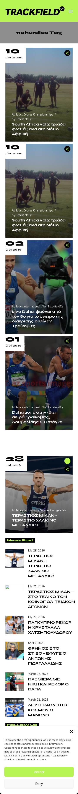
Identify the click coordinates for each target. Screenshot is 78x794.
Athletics (17, 114)
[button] (71, 731)
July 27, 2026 (36, 586)
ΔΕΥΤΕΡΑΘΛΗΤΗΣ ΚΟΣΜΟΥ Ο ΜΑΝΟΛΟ (48, 710)
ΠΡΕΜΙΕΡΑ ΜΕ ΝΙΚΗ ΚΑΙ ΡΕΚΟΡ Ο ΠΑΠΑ (48, 684)
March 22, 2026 (38, 673)
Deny (39, 784)
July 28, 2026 (36, 550)
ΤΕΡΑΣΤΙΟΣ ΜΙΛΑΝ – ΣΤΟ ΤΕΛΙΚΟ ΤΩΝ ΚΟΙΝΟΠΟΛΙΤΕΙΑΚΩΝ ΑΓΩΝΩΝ (51, 599)
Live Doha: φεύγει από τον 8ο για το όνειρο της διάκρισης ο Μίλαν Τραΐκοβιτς (37, 318)
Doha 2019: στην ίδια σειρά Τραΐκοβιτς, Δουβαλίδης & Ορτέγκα (37, 417)
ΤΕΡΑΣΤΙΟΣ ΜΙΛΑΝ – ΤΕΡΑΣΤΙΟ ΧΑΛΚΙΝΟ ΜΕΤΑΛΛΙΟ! (34, 520)
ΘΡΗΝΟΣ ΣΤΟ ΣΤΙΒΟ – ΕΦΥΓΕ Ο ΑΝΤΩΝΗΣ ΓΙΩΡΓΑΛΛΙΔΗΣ (47, 656)
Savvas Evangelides (53, 510)
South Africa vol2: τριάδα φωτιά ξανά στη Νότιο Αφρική (38, 129)
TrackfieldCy (24, 119)
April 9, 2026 (36, 642)
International (32, 306)
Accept (39, 772)
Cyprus (28, 510)
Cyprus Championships (38, 114)
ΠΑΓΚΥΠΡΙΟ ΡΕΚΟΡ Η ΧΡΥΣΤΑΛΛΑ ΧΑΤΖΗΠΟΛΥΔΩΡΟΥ (50, 627)
